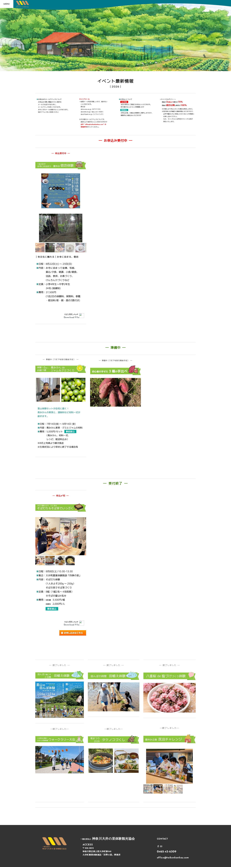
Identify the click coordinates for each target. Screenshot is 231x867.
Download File (71, 317)
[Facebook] (158, 847)
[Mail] (161, 847)
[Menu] (6, 4)
